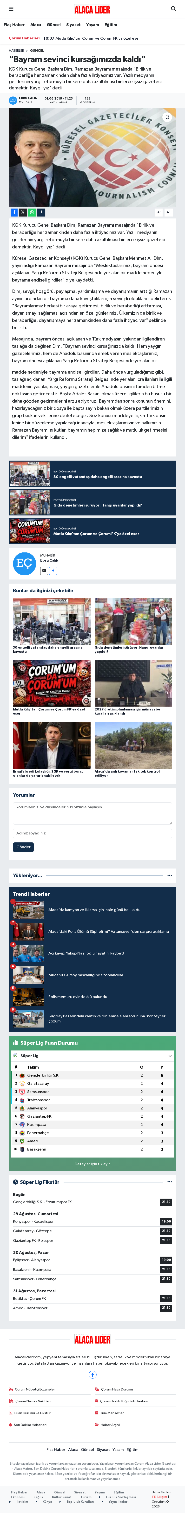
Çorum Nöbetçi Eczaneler (35, 1389)
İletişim (22, 1502)
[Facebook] (53, 571)
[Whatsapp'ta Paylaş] (32, 213)
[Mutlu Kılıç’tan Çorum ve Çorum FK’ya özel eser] (52, 683)
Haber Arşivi (110, 1425)
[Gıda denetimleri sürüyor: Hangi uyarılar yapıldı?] (133, 621)
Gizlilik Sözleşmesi (120, 1497)
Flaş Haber (14, 25)
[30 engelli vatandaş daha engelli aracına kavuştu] (52, 621)
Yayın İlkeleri (118, 1502)
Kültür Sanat (62, 1497)
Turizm (86, 1497)
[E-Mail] (44, 571)
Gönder (23, 847)
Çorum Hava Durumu (117, 1389)
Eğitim (111, 25)
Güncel (53, 25)
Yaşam (92, 25)
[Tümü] (169, 876)
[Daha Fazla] (41, 213)
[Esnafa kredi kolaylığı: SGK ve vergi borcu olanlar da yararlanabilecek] (52, 745)
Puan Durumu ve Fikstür (32, 1413)
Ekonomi (18, 1497)
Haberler (16, 50)
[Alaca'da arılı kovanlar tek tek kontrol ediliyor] (133, 745)
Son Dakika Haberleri (30, 1425)
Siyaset (73, 25)
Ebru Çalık (49, 560)
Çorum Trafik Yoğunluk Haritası (124, 1401)
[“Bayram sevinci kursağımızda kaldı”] (92, 157)
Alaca (35, 25)
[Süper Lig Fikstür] (169, 1182)
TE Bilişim (159, 1497)
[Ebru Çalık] (24, 564)
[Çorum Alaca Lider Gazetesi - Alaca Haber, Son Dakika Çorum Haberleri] (92, 9)
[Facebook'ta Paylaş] (14, 213)
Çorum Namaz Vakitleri (33, 1401)
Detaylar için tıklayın (93, 1164)
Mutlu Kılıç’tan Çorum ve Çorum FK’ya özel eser (92, 38)
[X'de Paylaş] (23, 213)
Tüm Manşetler (112, 1413)
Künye (47, 1502)
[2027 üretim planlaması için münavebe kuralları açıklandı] (133, 683)
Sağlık (38, 1497)
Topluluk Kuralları (80, 1502)
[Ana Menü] (11, 9)
